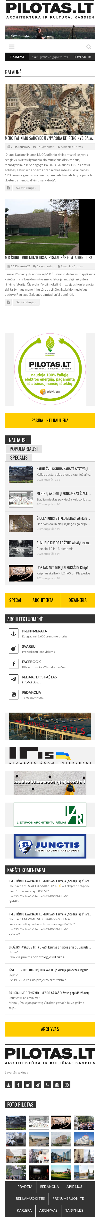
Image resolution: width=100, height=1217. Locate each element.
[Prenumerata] (8, 1084)
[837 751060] (47, 1084)
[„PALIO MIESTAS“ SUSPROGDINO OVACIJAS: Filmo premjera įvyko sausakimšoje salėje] (39, 1172)
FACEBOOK (31, 662)
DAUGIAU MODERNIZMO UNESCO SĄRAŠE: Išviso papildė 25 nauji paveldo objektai (50, 992)
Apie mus (74, 1186)
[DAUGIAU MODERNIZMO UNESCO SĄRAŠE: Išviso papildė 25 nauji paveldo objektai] (84, 1139)
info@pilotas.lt (31, 682)
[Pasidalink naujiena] (28, 1084)
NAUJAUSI (18, 440)
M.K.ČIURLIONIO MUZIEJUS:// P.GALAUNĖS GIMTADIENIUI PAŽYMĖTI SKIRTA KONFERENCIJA (50, 257)
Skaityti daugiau (26, 188)
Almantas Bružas (72, 147)
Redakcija (49, 1186)
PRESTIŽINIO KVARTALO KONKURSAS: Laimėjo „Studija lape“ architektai (50, 880)
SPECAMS (19, 457)
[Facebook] (18, 1084)
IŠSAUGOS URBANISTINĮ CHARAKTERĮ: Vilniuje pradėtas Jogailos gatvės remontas (50, 969)
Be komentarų (46, 147)
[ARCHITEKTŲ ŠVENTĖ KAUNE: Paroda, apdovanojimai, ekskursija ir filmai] (61, 1172)
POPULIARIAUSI (24, 448)
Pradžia (25, 1186)
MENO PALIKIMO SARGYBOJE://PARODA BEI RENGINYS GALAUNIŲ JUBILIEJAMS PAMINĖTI (50, 138)
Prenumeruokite (68, 1198)
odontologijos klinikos (48, 957)
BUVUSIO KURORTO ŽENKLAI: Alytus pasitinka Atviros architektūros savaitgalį (64, 542)
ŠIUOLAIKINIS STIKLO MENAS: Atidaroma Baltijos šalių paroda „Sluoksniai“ (64, 518)
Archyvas (48, 1210)
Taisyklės (74, 1210)
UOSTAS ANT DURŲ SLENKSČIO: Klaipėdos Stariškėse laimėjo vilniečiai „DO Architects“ (64, 567)
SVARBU (28, 646)
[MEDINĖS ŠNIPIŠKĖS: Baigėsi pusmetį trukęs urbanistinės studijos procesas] (61, 1156)
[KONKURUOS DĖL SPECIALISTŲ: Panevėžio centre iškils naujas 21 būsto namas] (61, 1139)
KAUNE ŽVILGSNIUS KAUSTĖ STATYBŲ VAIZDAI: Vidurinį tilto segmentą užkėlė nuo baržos (64, 468)
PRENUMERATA (34, 631)
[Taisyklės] (66, 1084)
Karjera (24, 1210)
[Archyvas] (57, 1084)
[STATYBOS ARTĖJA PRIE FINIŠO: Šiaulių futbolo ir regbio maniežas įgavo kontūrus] (39, 1139)
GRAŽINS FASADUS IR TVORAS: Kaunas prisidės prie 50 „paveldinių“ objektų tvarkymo (50, 946)
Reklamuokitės (30, 1198)
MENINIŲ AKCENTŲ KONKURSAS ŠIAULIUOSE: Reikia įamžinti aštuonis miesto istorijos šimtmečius (64, 493)
